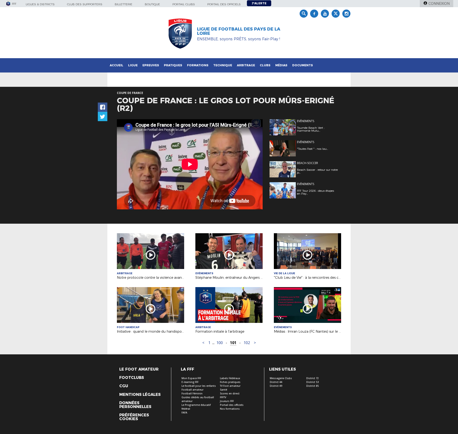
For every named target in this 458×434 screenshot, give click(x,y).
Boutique (152, 4)
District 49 (276, 386)
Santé (223, 389)
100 (219, 343)
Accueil (116, 65)
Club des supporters (84, 4)
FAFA (184, 412)
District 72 (312, 378)
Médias (281, 65)
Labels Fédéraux (230, 378)
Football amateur (192, 389)
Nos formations (230, 408)
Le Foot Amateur (139, 369)
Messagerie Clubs (281, 378)
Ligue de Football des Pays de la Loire (238, 31)
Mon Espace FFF (191, 378)
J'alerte (259, 3)
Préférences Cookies (134, 417)
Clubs (265, 65)
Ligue (133, 65)
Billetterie (123, 4)
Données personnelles (135, 405)
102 (247, 343)
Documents (302, 65)
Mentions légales (140, 395)
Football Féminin (192, 393)
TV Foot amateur (230, 386)
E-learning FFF (190, 382)
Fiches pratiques (230, 382)
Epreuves (150, 65)
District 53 (312, 382)
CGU (123, 386)
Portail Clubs (183, 4)
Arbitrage (246, 65)
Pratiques (173, 65)
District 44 (276, 382)
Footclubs (131, 378)
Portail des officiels (224, 4)
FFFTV (223, 397)
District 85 (312, 386)
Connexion (439, 3)
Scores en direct (229, 393)
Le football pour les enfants (199, 386)
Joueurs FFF (227, 401)
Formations (197, 65)
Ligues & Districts (40, 4)
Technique (222, 65)
